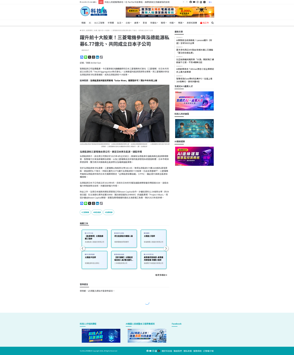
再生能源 (97, 212)
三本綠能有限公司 (120, 263)
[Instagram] (197, 2)
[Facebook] (190, 2)
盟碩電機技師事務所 (121, 242)
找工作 (205, 22)
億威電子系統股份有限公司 (153, 263)
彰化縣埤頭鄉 (90, 254)
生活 (119, 22)
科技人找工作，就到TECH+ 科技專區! (122, 1)
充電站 (153, 22)
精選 (83, 22)
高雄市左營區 (119, 233)
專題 (180, 22)
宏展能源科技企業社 (92, 263)
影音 (145, 22)
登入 (210, 2)
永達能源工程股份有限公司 (94, 242)
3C (90, 22)
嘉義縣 (147, 233)
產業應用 (89, 30)
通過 (119, 68)
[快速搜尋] (212, 23)
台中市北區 (89, 233)
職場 (163, 22)
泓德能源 (96, 68)
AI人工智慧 (99, 22)
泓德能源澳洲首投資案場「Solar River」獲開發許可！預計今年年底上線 (123, 80)
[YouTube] (194, 2)
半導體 (111, 22)
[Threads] (204, 2)
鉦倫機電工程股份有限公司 (153, 242)
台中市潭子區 (149, 254)
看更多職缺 (160, 274)
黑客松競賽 (192, 22)
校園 (172, 22)
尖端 (128, 22)
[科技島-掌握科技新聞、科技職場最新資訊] (94, 11)
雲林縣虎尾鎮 (119, 254)
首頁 (83, 30)
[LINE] (201, 2)
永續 (95, 30)
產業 (136, 22)
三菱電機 (86, 212)
